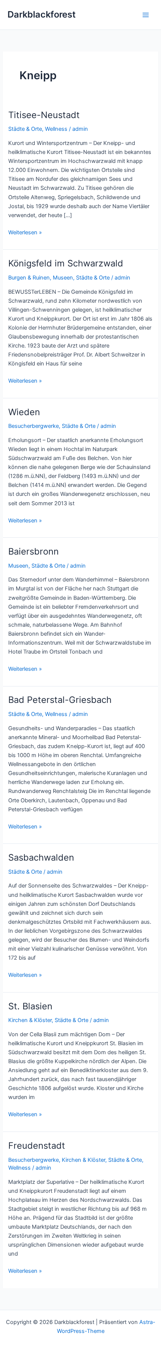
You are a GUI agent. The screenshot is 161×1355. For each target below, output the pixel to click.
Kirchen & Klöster (30, 1020)
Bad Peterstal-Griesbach (60, 699)
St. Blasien (30, 1006)
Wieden (24, 412)
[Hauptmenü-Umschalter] (146, 15)
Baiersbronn (33, 551)
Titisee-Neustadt (44, 114)
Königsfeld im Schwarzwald (65, 263)
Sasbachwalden (41, 857)
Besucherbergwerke (33, 426)
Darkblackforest (41, 14)
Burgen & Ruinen (29, 277)
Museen (63, 277)
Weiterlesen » (25, 233)
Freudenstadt (36, 1145)
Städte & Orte (25, 129)
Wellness (56, 129)
